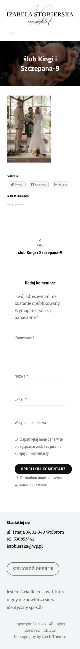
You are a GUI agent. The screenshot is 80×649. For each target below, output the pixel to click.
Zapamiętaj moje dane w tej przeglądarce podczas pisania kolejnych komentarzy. (39, 446)
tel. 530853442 (20, 539)
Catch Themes (54, 636)
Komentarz (24, 338)
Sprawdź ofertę (33, 568)
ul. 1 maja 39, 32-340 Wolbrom (35, 532)
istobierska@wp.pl (25, 546)
